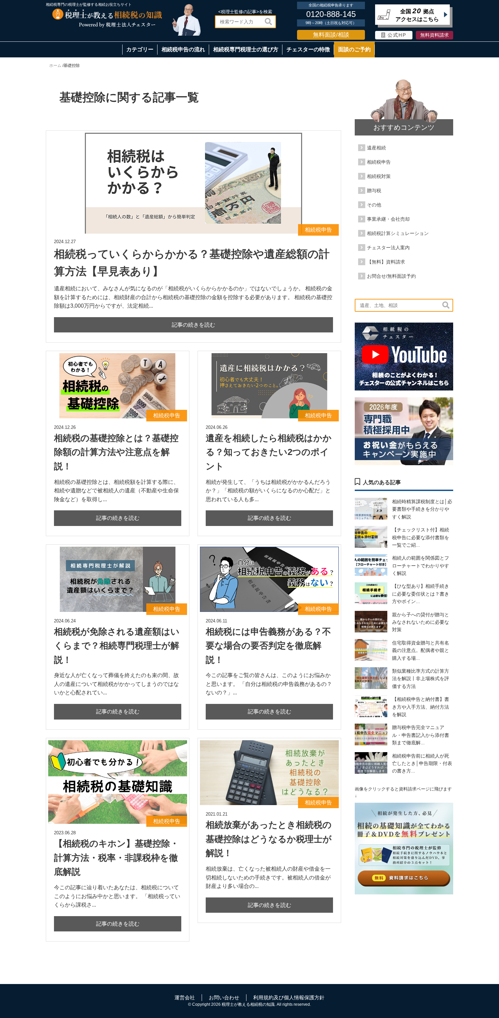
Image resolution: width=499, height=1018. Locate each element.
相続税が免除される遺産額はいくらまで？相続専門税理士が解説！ (117, 645)
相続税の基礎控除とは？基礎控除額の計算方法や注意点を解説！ (116, 452)
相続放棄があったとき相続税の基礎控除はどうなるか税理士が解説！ (269, 839)
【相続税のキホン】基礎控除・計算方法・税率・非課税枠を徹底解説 (116, 857)
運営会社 (184, 997)
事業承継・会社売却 (388, 219)
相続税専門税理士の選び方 (245, 49)
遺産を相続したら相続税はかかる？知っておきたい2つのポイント (269, 452)
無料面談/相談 (331, 35)
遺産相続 (376, 147)
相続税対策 (379, 176)
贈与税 (374, 190)
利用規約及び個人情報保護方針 (289, 997)
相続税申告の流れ (183, 49)
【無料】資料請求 (386, 262)
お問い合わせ (224, 997)
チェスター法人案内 (388, 247)
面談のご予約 (354, 49)
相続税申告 (379, 162)
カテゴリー (139, 49)
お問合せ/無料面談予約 (391, 276)
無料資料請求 (434, 35)
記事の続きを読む (193, 325)
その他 (374, 204)
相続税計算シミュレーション (398, 233)
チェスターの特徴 (308, 49)
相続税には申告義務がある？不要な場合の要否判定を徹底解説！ (268, 645)
